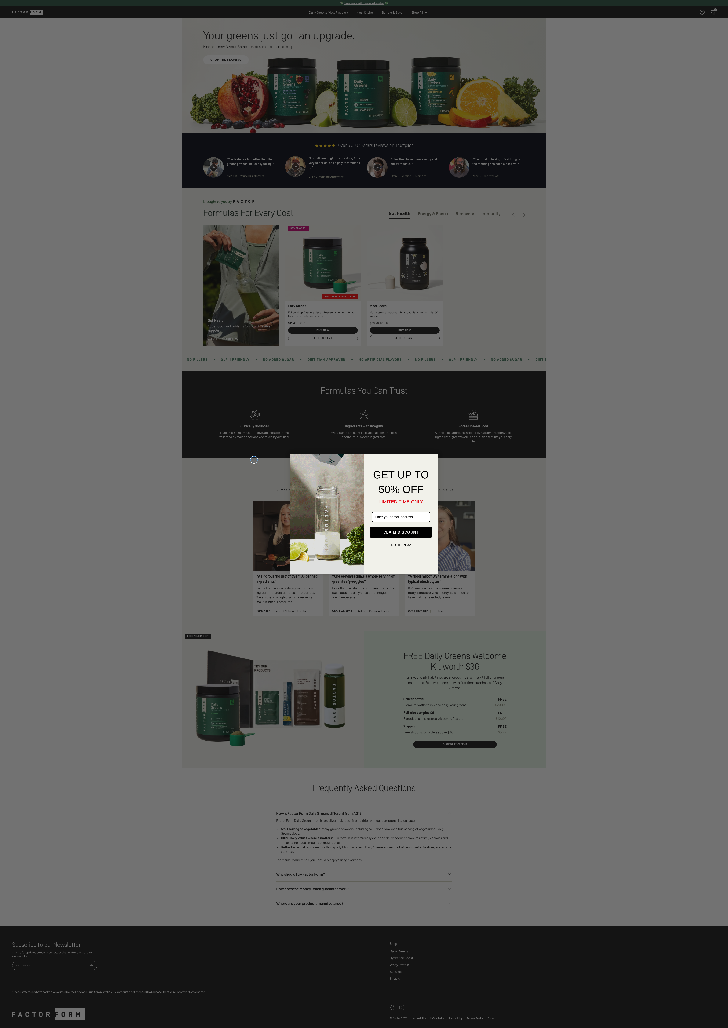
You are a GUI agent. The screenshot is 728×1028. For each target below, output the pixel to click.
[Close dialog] (254, 459)
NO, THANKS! (401, 545)
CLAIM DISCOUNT (401, 532)
